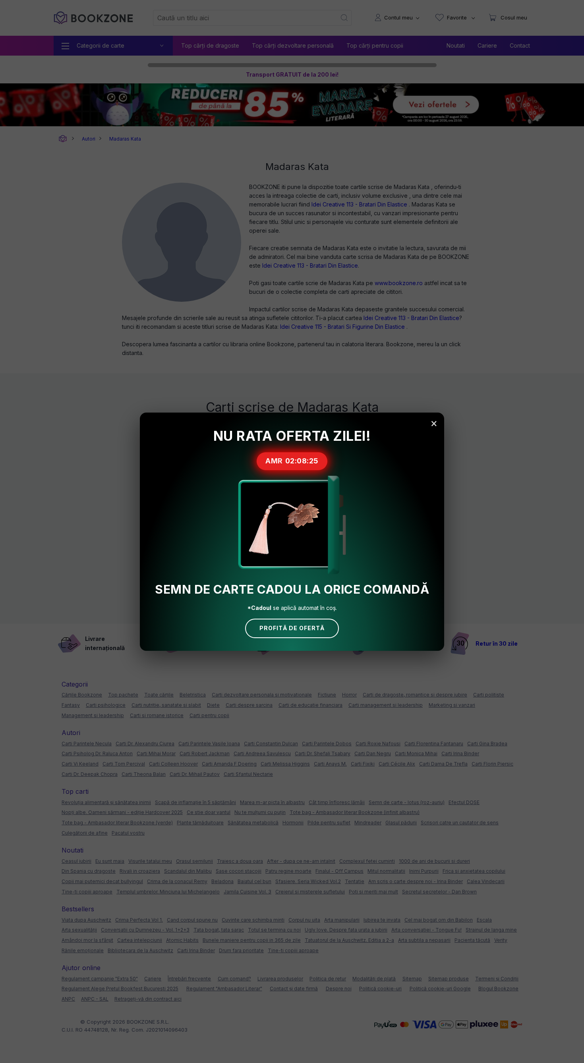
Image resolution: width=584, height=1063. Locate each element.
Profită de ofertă (292, 628)
